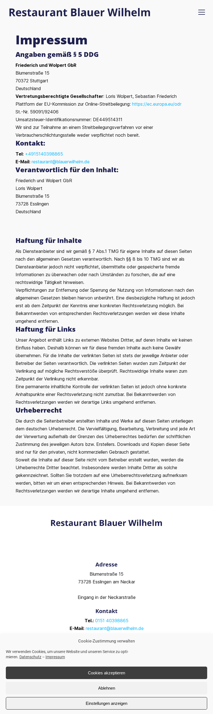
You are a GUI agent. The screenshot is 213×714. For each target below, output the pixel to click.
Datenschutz (30, 657)
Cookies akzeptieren (106, 672)
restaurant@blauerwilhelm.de (61, 161)
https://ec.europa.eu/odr (156, 104)
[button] (203, 12)
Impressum (55, 657)
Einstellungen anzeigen (106, 703)
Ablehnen (106, 688)
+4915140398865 (44, 154)
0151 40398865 (111, 620)
